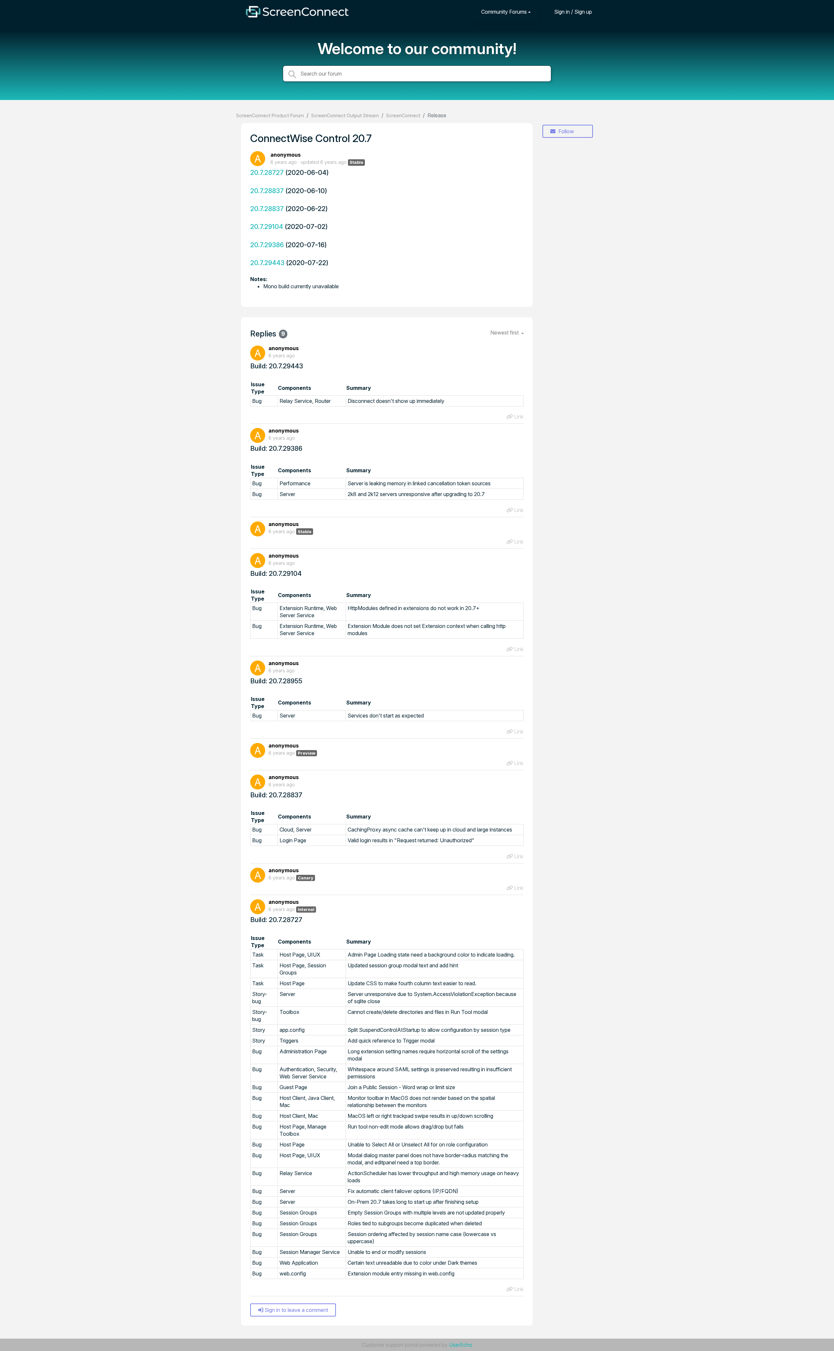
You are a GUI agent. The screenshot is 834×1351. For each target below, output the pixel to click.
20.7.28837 (267, 191)
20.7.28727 (267, 172)
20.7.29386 (267, 245)
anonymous (285, 154)
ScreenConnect (403, 115)
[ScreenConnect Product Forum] (297, 11)
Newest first (505, 332)
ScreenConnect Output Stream (345, 115)
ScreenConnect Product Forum (270, 115)
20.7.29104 (266, 226)
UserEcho (460, 1345)
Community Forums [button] (504, 11)
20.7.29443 (267, 263)
